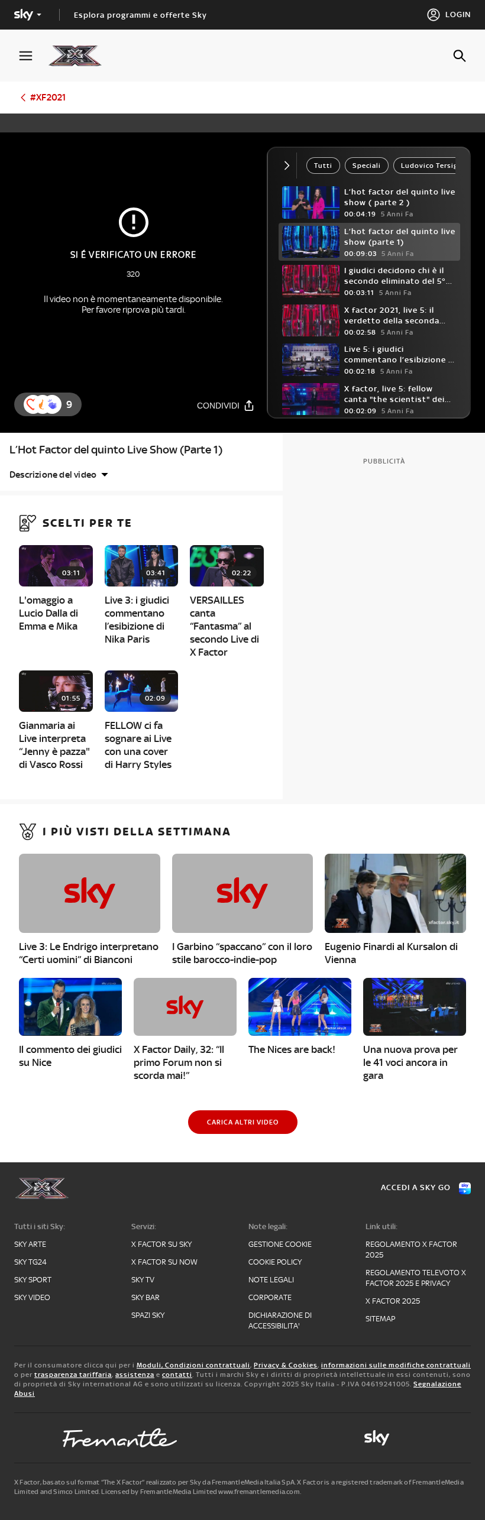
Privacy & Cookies (286, 1365)
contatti (177, 1374)
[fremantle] (120, 1437)
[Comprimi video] (289, 166)
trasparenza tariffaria (73, 1374)
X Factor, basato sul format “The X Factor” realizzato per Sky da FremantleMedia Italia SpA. (155, 1482)
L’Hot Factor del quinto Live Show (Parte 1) (115, 449)
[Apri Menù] (33, 55)
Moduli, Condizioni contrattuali (193, 1365)
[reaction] (52, 404)
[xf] (80, 55)
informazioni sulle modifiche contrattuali (396, 1365)
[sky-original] (377, 1438)
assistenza (134, 1374)
